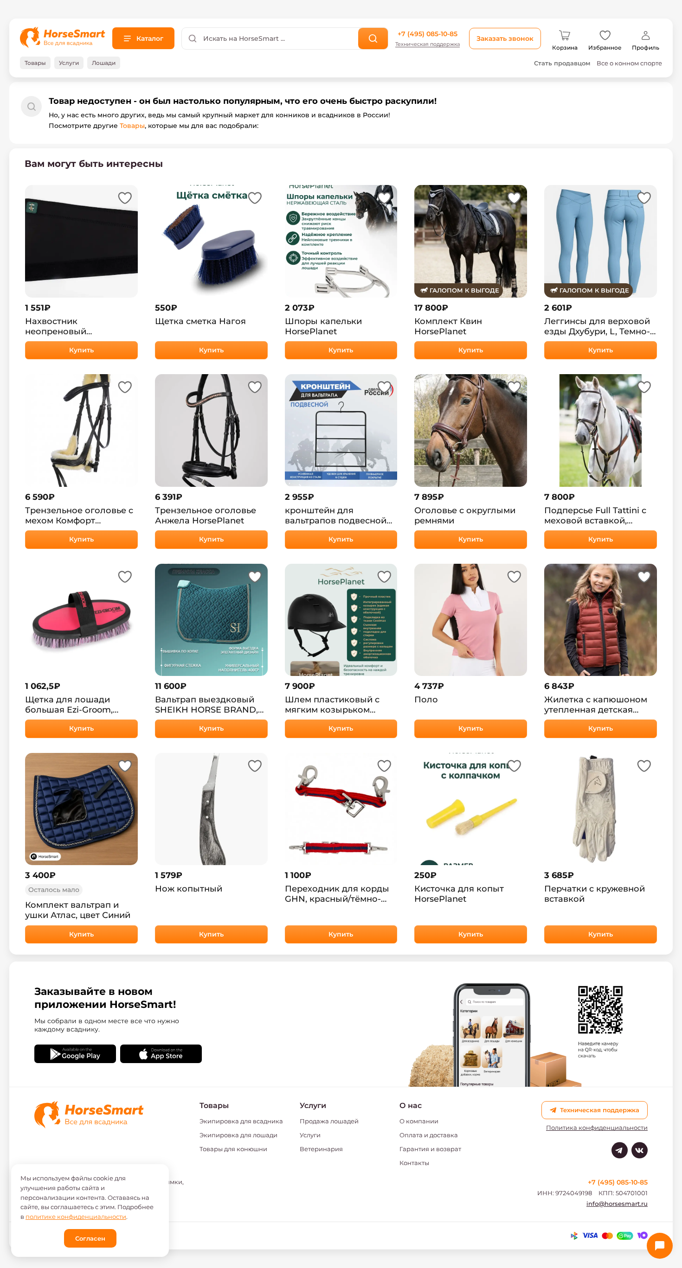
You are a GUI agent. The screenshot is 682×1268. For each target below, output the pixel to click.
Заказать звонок (505, 38)
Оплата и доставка (428, 1135)
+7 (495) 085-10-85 (427, 34)
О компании (418, 1121)
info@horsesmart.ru (617, 1203)
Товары (132, 125)
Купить (81, 350)
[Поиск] (373, 38)
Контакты (414, 1162)
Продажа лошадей (329, 1121)
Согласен (90, 1238)
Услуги (310, 1135)
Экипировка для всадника (241, 1121)
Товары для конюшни (233, 1149)
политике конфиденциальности (76, 1216)
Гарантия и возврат (430, 1149)
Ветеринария (321, 1149)
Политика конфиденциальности (597, 1128)
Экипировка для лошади (238, 1135)
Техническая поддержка (427, 44)
